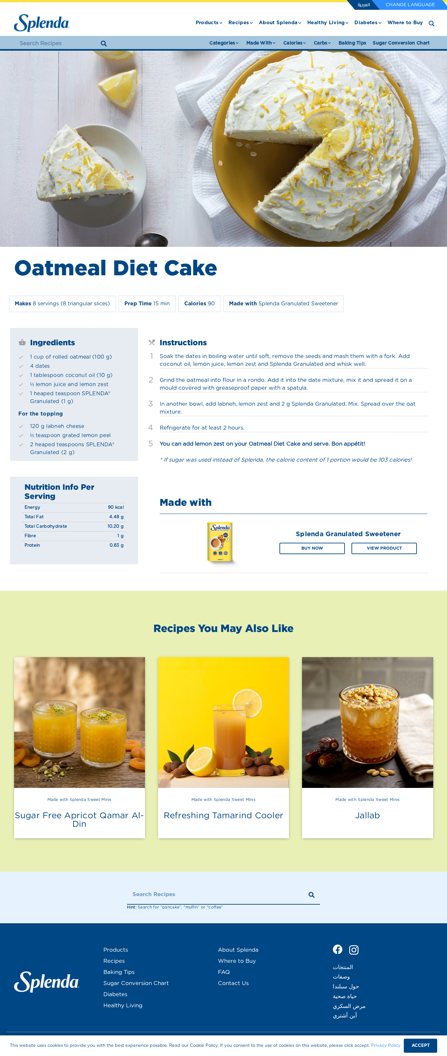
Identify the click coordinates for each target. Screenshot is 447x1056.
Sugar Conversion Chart (136, 983)
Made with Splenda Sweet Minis (79, 800)
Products (115, 950)
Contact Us (233, 983)
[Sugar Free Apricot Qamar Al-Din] (79, 722)
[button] (221, 23)
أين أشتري (345, 1015)
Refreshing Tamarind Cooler (224, 815)
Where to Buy (237, 961)
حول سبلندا (346, 986)
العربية (364, 5)
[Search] (104, 43)
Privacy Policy (386, 1046)
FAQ (224, 972)
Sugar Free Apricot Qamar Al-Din (79, 819)
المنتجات (343, 967)
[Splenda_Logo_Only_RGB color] (41, 23)
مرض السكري (349, 1006)
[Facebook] (338, 949)
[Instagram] (354, 950)
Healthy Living (122, 1005)
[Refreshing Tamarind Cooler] (223, 722)
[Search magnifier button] (432, 23)
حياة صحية (345, 996)
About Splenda (238, 950)
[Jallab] (367, 722)
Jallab (367, 815)
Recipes (114, 961)
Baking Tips (118, 972)
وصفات (341, 976)
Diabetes (115, 994)
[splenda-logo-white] (47, 982)
